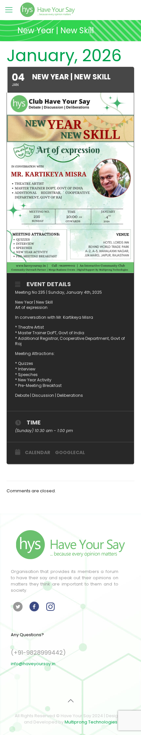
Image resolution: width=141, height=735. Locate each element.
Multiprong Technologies (91, 722)
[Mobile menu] (8, 9)
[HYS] (47, 10)
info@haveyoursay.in (33, 664)
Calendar (37, 452)
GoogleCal (70, 452)
